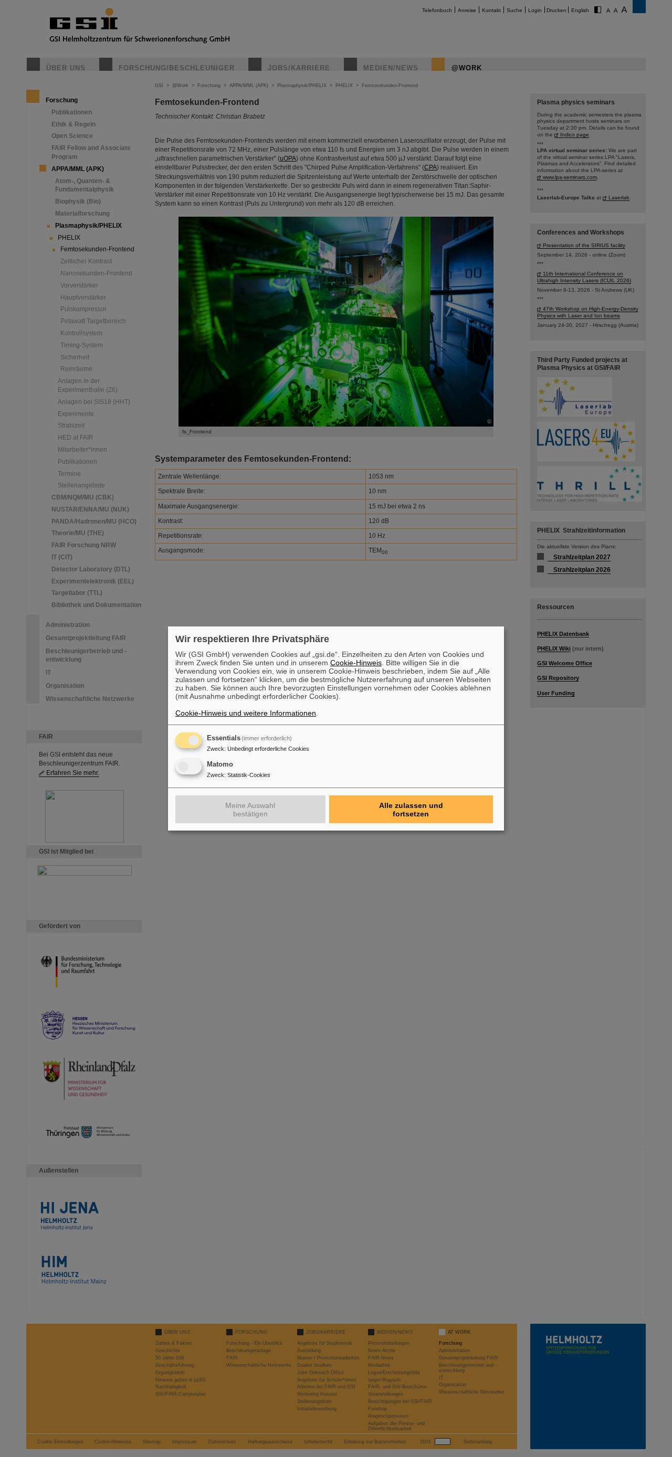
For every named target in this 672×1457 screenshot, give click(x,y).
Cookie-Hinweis (356, 662)
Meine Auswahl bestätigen (250, 809)
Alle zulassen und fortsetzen (411, 809)
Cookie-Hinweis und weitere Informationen (245, 713)
